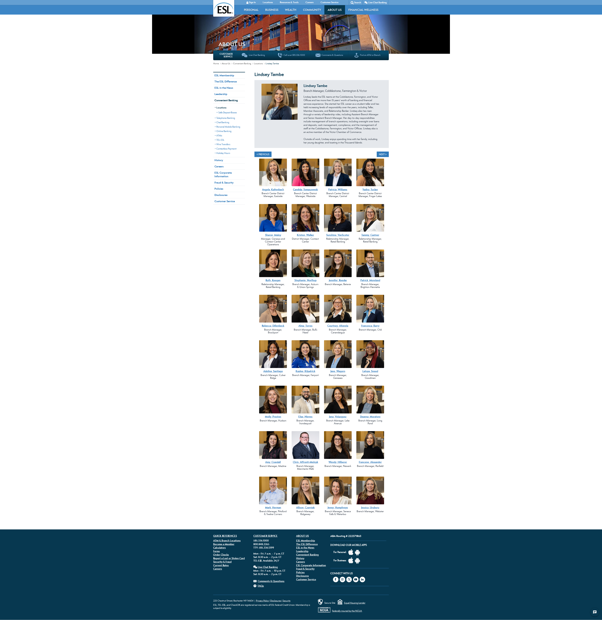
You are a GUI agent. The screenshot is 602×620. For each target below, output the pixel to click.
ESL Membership (224, 75)
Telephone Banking (225, 117)
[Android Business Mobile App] (358, 560)
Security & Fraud (222, 561)
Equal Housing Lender (354, 602)
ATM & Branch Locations (227, 540)
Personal (251, 10)
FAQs (261, 586)
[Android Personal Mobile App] (358, 552)
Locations (258, 63)
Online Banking (223, 131)
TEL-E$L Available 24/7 (266, 560)
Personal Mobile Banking (228, 126)
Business (271, 10)
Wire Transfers (223, 144)
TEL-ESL (220, 139)
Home (216, 63)
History (218, 160)
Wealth (290, 10)
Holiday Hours (223, 153)
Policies (218, 188)
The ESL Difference (225, 81)
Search (357, 2)
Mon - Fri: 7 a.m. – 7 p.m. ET (268, 553)
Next (385, 116)
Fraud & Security (224, 182)
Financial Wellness (363, 10)
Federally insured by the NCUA (347, 610)
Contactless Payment (226, 148)
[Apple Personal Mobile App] (351, 552)
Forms (216, 551)
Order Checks (221, 554)
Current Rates (221, 565)
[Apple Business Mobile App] (351, 560)
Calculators (219, 547)
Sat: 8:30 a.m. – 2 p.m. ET (267, 557)
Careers (219, 166)
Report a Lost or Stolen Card (229, 558)
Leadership (220, 94)
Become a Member (223, 544)
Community (312, 10)
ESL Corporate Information (223, 174)
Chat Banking (222, 122)
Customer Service (224, 201)
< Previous (263, 154)
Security (286, 600)
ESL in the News (223, 87)
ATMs (219, 135)
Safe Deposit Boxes (227, 112)
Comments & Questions (271, 581)
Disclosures (220, 195)
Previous (258, 116)
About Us (335, 10)
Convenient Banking (242, 63)
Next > (383, 154)
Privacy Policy (262, 600)
